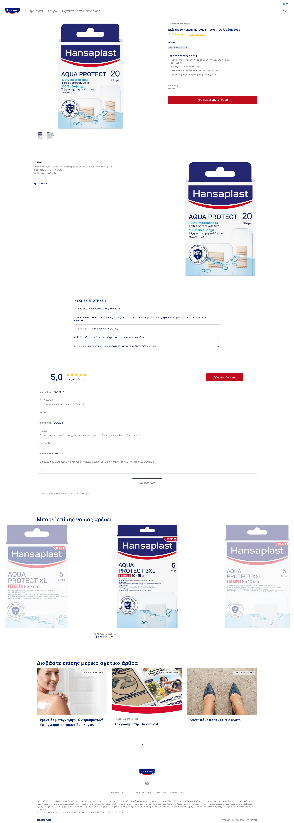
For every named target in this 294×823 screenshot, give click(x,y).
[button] (77, 184)
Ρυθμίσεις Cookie (177, 792)
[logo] (12, 11)
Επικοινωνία (114, 792)
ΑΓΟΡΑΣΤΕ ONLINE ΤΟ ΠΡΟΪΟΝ (213, 100)
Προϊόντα (36, 11)
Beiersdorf (224, 820)
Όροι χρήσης (161, 792)
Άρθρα (52, 11)
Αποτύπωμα (127, 792)
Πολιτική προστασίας (144, 792)
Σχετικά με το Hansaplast (81, 11)
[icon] (147, 783)
